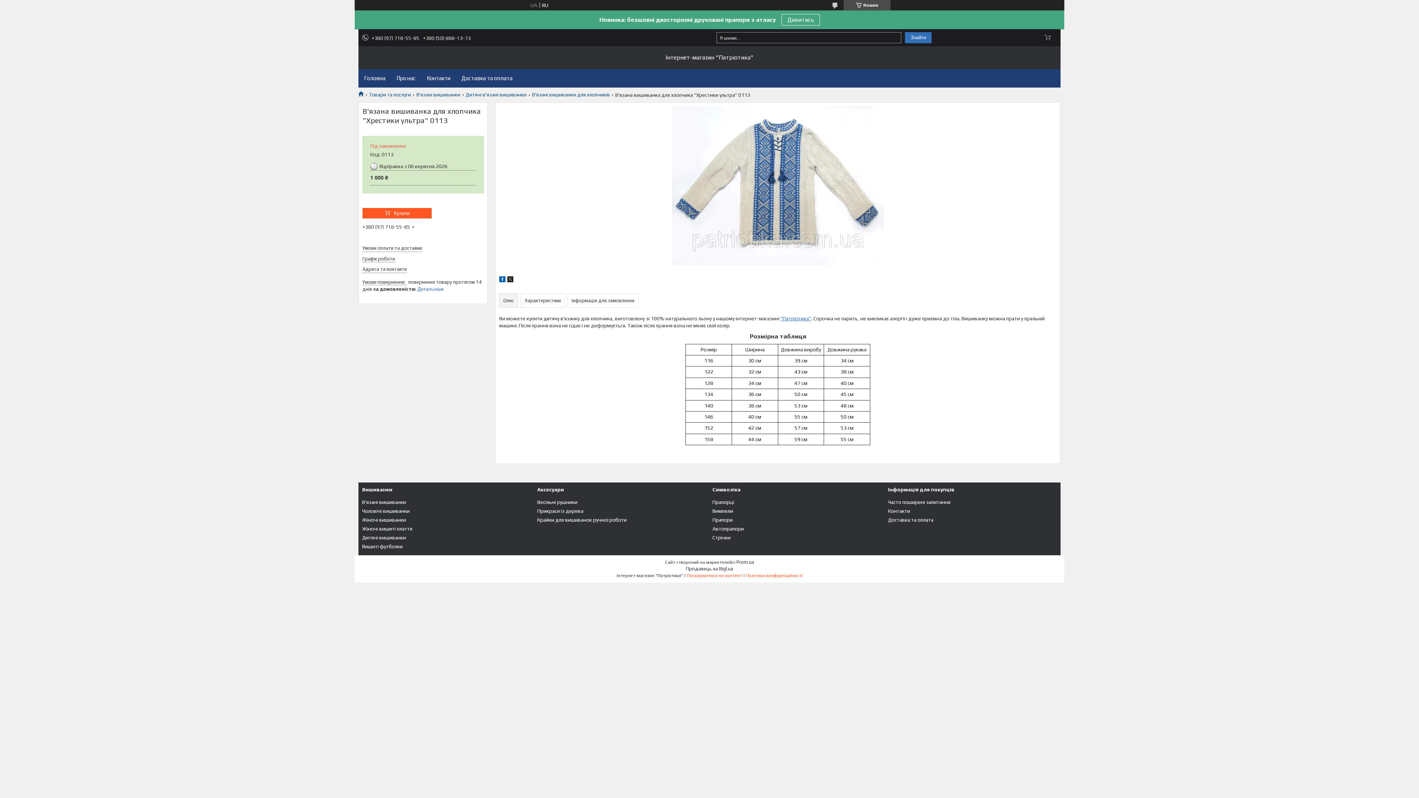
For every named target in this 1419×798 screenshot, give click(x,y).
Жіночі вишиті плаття (387, 529)
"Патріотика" (795, 318)
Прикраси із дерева (560, 511)
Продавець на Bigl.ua (709, 569)
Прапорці (723, 502)
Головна (374, 78)
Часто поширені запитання (919, 502)
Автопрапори (728, 529)
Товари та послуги (390, 95)
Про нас (406, 78)
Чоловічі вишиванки (386, 511)
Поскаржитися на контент (714, 575)
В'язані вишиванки (438, 95)
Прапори (722, 520)
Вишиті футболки (382, 546)
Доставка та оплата (487, 78)
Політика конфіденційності (774, 575)
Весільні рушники (557, 502)
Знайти (918, 37)
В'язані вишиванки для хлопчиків (571, 95)
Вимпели (722, 511)
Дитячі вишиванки (384, 537)
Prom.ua (745, 562)
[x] (510, 280)
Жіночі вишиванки (384, 520)
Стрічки (721, 537)
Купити (401, 213)
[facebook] (502, 280)
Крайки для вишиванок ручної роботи (582, 520)
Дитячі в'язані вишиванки (496, 95)
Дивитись (800, 19)
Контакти (438, 78)
